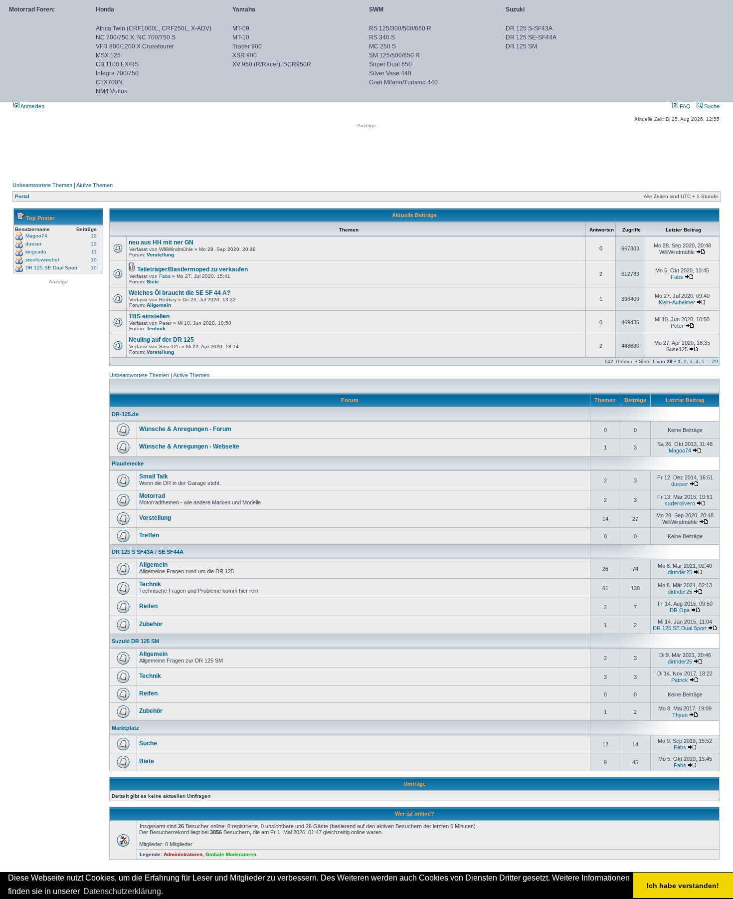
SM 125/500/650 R (394, 55)
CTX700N (109, 82)
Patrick (679, 680)
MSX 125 (108, 55)
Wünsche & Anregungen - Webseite (189, 446)
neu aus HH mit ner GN (161, 242)
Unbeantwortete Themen (42, 185)
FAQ (684, 106)
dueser (33, 243)
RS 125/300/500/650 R (400, 28)
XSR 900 (244, 55)
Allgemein (159, 305)
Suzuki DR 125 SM (135, 641)
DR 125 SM (521, 46)
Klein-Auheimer (677, 302)
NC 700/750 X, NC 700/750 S (136, 37)
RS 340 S (382, 37)
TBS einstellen (149, 316)
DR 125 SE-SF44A (531, 37)
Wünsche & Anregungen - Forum (185, 429)
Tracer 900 (247, 46)
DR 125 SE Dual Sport (51, 267)
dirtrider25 (680, 572)
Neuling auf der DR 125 (161, 339)
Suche (711, 106)
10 (94, 259)
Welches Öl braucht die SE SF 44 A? (179, 292)
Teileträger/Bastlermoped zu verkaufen (192, 269)
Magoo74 (36, 235)
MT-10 (240, 37)
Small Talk (153, 476)
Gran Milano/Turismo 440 (403, 82)
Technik (156, 328)
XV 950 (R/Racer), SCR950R (271, 64)
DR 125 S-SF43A (529, 28)
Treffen (149, 535)
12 (94, 235)
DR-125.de (125, 414)
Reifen (148, 606)
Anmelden (31, 106)
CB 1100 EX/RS (117, 64)
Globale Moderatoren (230, 854)
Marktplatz (125, 728)
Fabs (165, 276)
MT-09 (240, 28)
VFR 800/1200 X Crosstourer (135, 46)
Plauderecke (128, 463)
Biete (153, 281)
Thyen (680, 715)
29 (715, 361)
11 (94, 251)
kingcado (35, 251)
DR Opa (680, 610)
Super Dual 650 (390, 64)
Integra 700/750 (117, 73)
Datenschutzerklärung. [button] (123, 891)
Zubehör (151, 624)
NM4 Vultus (111, 91)
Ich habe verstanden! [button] (683, 886)
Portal (22, 196)
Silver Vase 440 (390, 73)
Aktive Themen (94, 185)
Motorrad (152, 495)
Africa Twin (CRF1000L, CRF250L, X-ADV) (153, 28)
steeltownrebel (42, 259)
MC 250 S (382, 46)
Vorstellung (160, 254)
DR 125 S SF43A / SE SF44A (147, 552)
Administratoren (183, 854)
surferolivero (680, 503)
